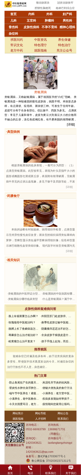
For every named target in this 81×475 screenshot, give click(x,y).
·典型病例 (13, 131)
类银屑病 (40, 92)
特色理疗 (40, 45)
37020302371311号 (58, 460)
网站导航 (40, 413)
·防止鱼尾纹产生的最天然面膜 (24, 382)
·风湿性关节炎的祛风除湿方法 (58, 382)
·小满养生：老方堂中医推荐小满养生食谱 (58, 393)
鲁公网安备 (38, 460)
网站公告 (63, 413)
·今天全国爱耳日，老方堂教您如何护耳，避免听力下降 (24, 404)
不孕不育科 (49, 27)
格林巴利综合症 (65, 8)
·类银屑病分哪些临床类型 (22, 299)
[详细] (71, 124)
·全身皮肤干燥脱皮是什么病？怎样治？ (56, 335)
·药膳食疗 (13, 196)
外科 (49, 14)
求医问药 (16, 39)
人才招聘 (40, 418)
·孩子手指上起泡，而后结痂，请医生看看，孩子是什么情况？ (56, 341)
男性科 (67, 20)
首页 (13, 14)
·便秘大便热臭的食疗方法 (57, 387)
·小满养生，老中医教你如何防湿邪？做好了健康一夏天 (24, 398)
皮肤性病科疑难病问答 (40, 309)
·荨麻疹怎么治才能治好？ (23, 335)
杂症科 (13, 33)
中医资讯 (40, 39)
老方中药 (16, 50)
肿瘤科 (49, 20)
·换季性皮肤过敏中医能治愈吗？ (56, 322)
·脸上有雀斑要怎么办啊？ (23, 316)
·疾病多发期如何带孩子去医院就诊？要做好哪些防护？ (58, 398)
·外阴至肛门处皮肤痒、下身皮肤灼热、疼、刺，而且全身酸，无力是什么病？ (56, 316)
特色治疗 (64, 45)
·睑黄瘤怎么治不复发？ (22, 341)
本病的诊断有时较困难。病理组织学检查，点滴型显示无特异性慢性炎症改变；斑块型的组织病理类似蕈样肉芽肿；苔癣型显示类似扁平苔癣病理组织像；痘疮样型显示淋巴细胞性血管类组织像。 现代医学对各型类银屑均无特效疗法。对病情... (40, 240)
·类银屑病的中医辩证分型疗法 (23, 293)
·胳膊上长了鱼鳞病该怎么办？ (24, 328)
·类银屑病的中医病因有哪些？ (58, 293)
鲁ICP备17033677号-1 (51, 456)
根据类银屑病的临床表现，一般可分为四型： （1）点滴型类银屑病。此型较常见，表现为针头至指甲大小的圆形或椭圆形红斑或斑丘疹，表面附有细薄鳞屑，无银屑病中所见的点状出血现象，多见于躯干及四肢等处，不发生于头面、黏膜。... (40, 176)
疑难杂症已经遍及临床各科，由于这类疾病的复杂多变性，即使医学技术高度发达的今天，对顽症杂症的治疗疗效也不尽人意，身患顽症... (40, 362)
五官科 (31, 20)
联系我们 (63, 418)
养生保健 (64, 39)
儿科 (13, 20)
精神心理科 (67, 27)
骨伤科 (13, 27)
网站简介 (18, 413)
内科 (31, 14)
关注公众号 (64, 50)
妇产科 (67, 14)
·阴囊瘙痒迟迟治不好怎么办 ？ (56, 328)
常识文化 (16, 45)
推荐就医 (40, 349)
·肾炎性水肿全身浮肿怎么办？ (24, 387)
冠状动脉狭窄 (65, 2)
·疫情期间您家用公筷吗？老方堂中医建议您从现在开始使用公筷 (58, 404)
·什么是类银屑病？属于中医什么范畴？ (58, 299)
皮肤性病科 (31, 27)
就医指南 (40, 50)
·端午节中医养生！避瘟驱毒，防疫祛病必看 (24, 393)
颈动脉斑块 (43, 2)
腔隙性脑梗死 (43, 8)
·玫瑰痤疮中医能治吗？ (22, 322)
